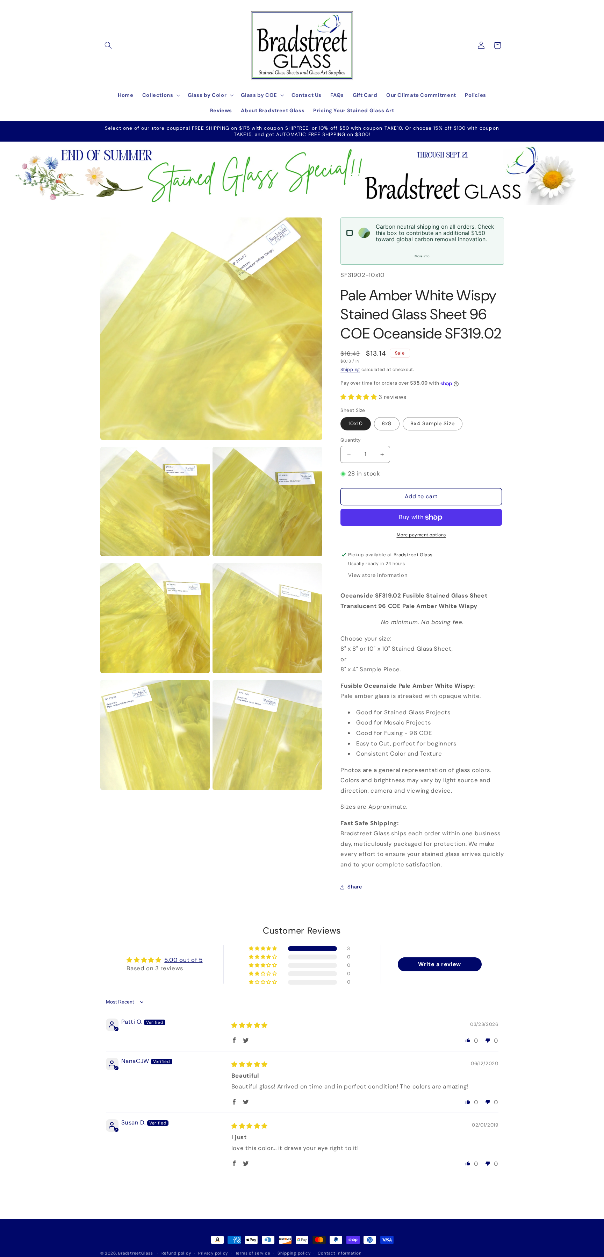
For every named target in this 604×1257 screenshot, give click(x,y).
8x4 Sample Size (432, 423)
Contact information (339, 1253)
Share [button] (354, 887)
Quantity (350, 440)
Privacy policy (213, 1253)
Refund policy (176, 1253)
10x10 (355, 423)
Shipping (350, 370)
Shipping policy (294, 1253)
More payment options (421, 535)
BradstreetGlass (135, 1253)
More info (422, 256)
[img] (249, 1025)
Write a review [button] (439, 964)
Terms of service (253, 1253)
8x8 (386, 423)
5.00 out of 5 (183, 960)
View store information (377, 575)
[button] (108, 45)
